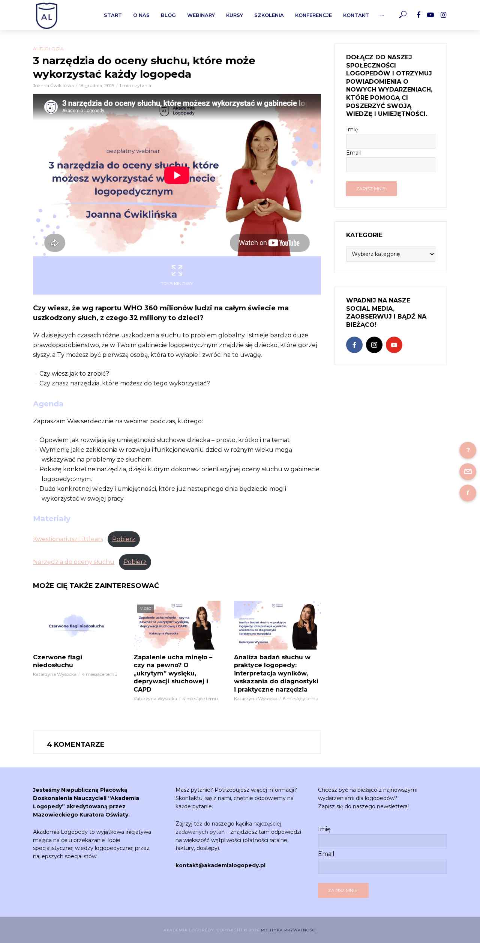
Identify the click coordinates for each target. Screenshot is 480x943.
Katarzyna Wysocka (54, 674)
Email (353, 152)
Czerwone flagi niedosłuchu (57, 661)
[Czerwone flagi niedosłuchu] (76, 625)
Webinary (201, 15)
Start (113, 15)
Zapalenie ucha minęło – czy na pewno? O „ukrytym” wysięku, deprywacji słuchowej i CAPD (173, 673)
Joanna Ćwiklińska (53, 85)
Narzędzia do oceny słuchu (73, 561)
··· (382, 15)
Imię (352, 129)
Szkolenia (269, 15)
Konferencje (313, 15)
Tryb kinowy (177, 283)
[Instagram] (374, 345)
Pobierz (123, 539)
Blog (168, 15)
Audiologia (48, 48)
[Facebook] (354, 345)
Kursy (234, 15)
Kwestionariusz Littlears (68, 539)
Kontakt (356, 15)
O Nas (141, 15)
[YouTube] (394, 345)
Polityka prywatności (289, 930)
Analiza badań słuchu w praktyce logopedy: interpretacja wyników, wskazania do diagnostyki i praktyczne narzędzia (276, 673)
